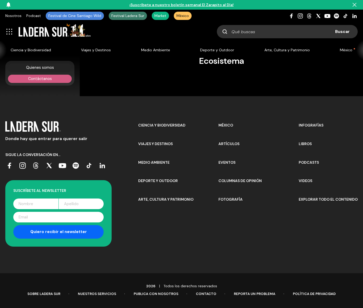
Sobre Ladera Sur (43, 294)
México (182, 15)
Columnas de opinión (240, 180)
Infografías (311, 125)
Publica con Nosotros (156, 294)
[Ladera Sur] (55, 32)
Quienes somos (40, 67)
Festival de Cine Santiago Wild (74, 15)
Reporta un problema (254, 294)
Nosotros (13, 15)
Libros (305, 143)
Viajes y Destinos (96, 50)
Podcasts (309, 162)
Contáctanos (40, 78)
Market (160, 15)
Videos (305, 180)
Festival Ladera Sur (127, 15)
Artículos (228, 143)
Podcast (33, 15)
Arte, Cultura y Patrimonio (287, 50)
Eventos (226, 162)
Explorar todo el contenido (328, 199)
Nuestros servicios (97, 294)
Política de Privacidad (314, 294)
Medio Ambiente (155, 50)
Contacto (206, 294)
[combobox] (287, 31)
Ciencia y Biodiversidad (31, 50)
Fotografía (230, 199)
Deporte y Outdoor (217, 50)
